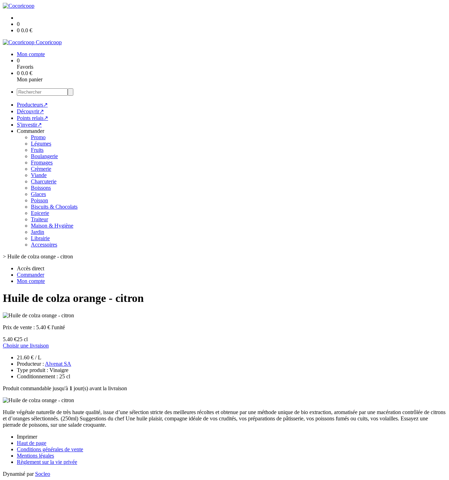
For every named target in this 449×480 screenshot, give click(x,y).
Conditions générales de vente (50, 449)
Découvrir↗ (30, 111)
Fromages (42, 162)
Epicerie (40, 213)
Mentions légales (35, 456)
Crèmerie (41, 169)
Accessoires (44, 245)
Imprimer (27, 437)
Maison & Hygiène (52, 226)
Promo (38, 137)
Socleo (42, 474)
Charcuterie (43, 181)
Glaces (38, 194)
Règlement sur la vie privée (47, 462)
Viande (39, 175)
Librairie (40, 238)
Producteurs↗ (32, 105)
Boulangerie (44, 156)
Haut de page (31, 443)
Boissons (41, 188)
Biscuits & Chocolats (54, 207)
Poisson (39, 200)
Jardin (37, 232)
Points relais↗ (32, 118)
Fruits (37, 150)
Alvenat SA (58, 364)
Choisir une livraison (26, 346)
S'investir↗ (29, 125)
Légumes (41, 144)
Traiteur (39, 219)
